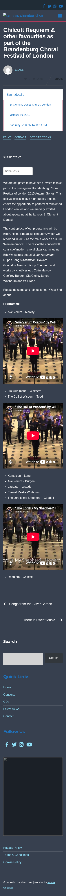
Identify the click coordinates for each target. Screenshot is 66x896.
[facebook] (43, 5)
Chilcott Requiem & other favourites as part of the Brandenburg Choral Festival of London (30, 43)
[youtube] (60, 5)
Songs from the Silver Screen (30, 604)
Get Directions (40, 137)
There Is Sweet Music (39, 620)
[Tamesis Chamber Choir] (23, 15)
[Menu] (61, 16)
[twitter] (49, 5)
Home (7, 687)
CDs (6, 701)
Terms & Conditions (16, 854)
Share (59, 78)
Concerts (9, 694)
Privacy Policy (12, 847)
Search (53, 657)
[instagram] (54, 5)
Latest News (11, 709)
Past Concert (51, 94)
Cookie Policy (12, 862)
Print (7, 137)
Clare (19, 69)
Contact (20, 137)
